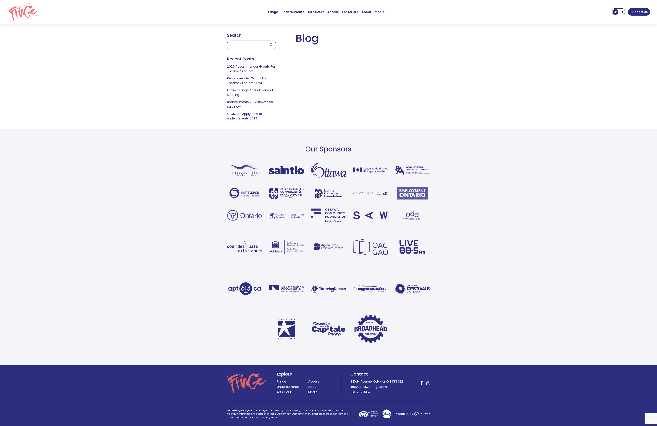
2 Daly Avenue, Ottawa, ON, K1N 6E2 (376, 381)
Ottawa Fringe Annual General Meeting (250, 92)
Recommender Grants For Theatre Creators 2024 (247, 80)
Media (380, 12)
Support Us (639, 12)
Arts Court (316, 12)
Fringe (273, 12)
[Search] (270, 44)
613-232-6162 (360, 392)
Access (333, 12)
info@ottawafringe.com (368, 387)
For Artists (350, 12)
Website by (405, 414)
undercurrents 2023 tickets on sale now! (250, 104)
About (366, 12)
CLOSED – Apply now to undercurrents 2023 (244, 116)
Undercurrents (288, 387)
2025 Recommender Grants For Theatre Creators (251, 68)
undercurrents (292, 12)
